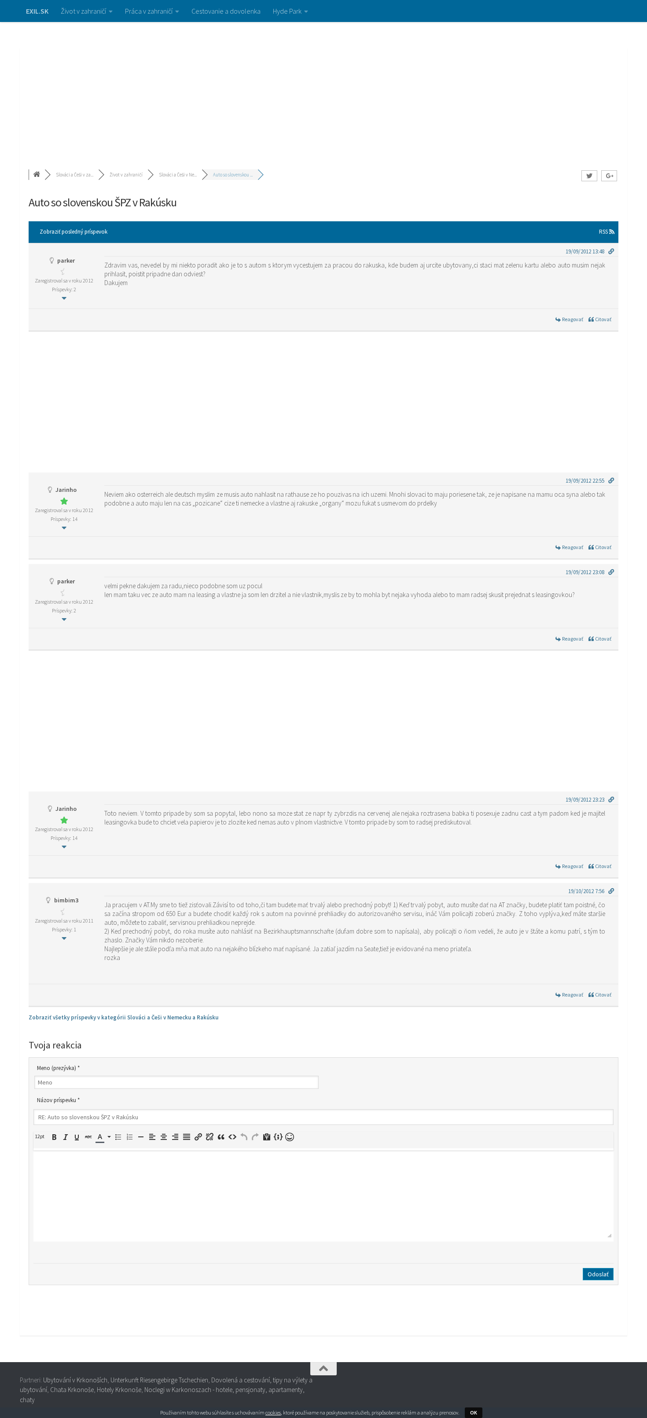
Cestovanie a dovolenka (226, 11)
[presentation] (40, 1136)
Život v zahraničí (83, 11)
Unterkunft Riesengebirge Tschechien (159, 1380)
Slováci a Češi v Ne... (178, 175)
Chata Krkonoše (72, 1389)
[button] (40, 1136)
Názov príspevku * (58, 1100)
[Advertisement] (323, 88)
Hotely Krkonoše (119, 1389)
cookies (273, 1412)
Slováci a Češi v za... (74, 175)
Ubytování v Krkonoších (75, 1380)
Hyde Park (287, 11)
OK (473, 1412)
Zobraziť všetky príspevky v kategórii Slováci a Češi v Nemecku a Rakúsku (123, 1017)
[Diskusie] (37, 174)
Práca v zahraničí (149, 11)
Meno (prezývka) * (58, 1068)
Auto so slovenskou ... (233, 175)
